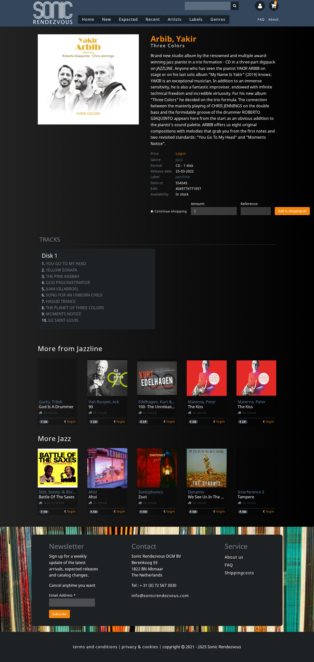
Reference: (249, 203)
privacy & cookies (140, 647)
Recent (153, 19)
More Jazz (54, 438)
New (106, 19)
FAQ (261, 19)
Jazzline (183, 176)
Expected (128, 19)
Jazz (179, 159)
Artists (175, 19)
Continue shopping (170, 211)
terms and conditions (95, 647)
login (71, 421)
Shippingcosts (239, 573)
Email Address (62, 595)
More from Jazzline (70, 348)
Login (181, 153)
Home (88, 19)
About (273, 19)
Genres (217, 19)
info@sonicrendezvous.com (160, 595)
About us (234, 557)
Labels (196, 19)
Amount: (198, 203)
